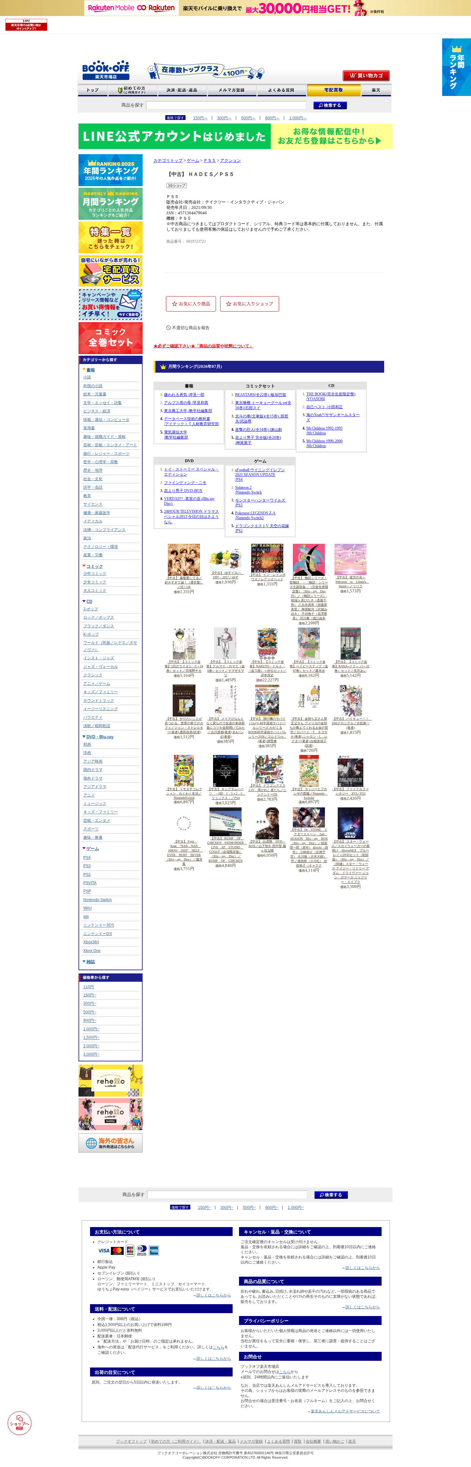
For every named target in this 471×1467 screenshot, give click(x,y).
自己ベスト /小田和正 (324, 407)
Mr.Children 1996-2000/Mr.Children (324, 443)
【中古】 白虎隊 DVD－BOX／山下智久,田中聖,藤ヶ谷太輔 (267, 846)
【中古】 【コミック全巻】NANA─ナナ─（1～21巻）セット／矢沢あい (350, 666)
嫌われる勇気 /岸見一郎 (184, 395)
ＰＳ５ (209, 160)
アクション (230, 160)
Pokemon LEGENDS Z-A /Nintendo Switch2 (255, 515)
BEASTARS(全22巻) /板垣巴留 (260, 395)
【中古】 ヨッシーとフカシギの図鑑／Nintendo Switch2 (309, 793)
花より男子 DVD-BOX (183, 490)
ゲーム (193, 160)
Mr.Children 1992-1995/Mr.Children (324, 430)
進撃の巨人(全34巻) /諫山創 (258, 429)
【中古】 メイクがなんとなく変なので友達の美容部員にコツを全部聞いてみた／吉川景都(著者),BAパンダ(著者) (225, 727)
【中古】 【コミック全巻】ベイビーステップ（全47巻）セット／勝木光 (309, 666)
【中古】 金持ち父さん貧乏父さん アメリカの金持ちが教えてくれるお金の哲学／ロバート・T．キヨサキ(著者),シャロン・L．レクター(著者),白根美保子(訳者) (309, 732)
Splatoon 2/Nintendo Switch (248, 490)
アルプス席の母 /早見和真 (186, 402)
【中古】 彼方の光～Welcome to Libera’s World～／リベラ (352, 581)
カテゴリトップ (168, 160)
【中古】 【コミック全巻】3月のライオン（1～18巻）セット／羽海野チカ (184, 666)
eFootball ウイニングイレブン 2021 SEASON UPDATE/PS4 (260, 475)
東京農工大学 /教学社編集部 (188, 410)
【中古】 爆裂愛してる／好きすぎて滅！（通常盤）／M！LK (184, 582)
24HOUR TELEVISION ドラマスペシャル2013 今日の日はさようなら (191, 516)
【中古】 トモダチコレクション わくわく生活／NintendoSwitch (184, 793)
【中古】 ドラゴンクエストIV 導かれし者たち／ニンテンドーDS (267, 790)
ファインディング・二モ (185, 482)
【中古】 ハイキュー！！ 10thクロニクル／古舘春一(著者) (352, 723)
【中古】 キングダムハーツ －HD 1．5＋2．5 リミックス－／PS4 (227, 793)
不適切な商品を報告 (191, 327)
